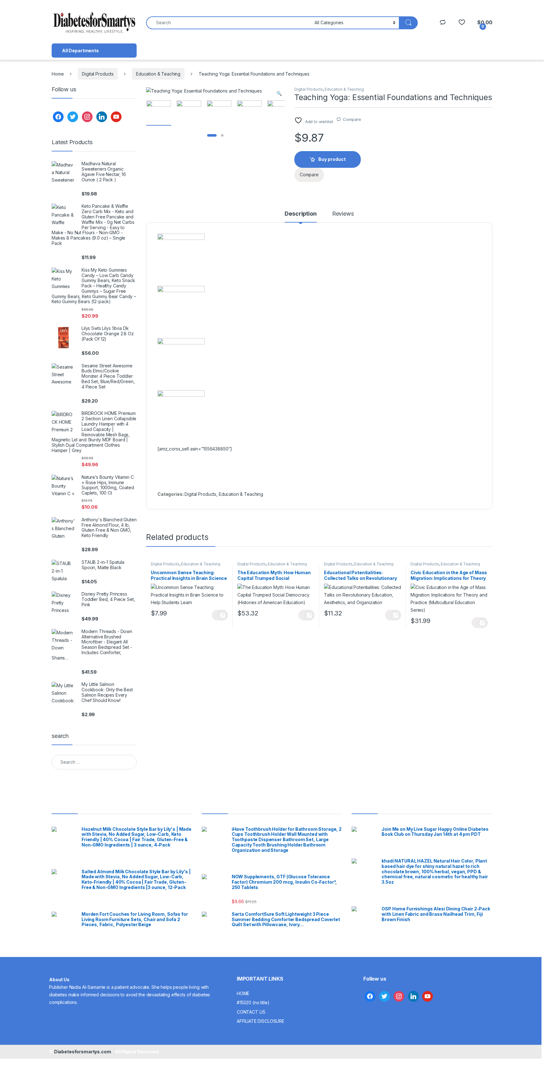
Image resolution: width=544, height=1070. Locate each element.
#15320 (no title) (253, 1002)
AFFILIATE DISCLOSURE (260, 1021)
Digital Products (98, 73)
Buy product (332, 159)
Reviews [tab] (343, 214)
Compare (352, 119)
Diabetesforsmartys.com (82, 1051)
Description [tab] (300, 214)
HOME (243, 993)
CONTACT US (251, 1012)
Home (58, 73)
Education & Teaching (158, 73)
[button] (279, 93)
